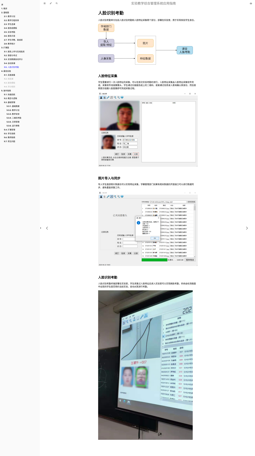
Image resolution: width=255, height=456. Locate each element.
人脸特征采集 (107, 76)
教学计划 (9, 16)
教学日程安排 (11, 20)
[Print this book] (251, 3)
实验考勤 (9, 32)
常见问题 (9, 141)
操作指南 (6, 90)
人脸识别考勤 (11, 67)
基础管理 (9, 102)
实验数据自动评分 (13, 59)
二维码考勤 (14, 118)
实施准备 (9, 75)
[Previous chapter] (47, 228)
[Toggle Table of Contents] (45, 3)
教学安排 (13, 114)
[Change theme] (51, 3)
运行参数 (13, 125)
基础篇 (5, 12)
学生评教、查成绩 (13, 40)
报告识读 (9, 36)
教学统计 (9, 43)
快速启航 (9, 94)
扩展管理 (9, 129)
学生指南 (9, 133)
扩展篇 (5, 47)
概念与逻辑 (10, 98)
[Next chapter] (247, 228)
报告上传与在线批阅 (14, 51)
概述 (4, 8)
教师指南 (9, 137)
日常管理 (13, 122)
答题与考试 (10, 55)
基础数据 (13, 106)
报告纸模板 (10, 28)
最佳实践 (6, 71)
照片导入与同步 (109, 178)
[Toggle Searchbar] (57, 3)
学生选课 (9, 24)
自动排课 (9, 63)
